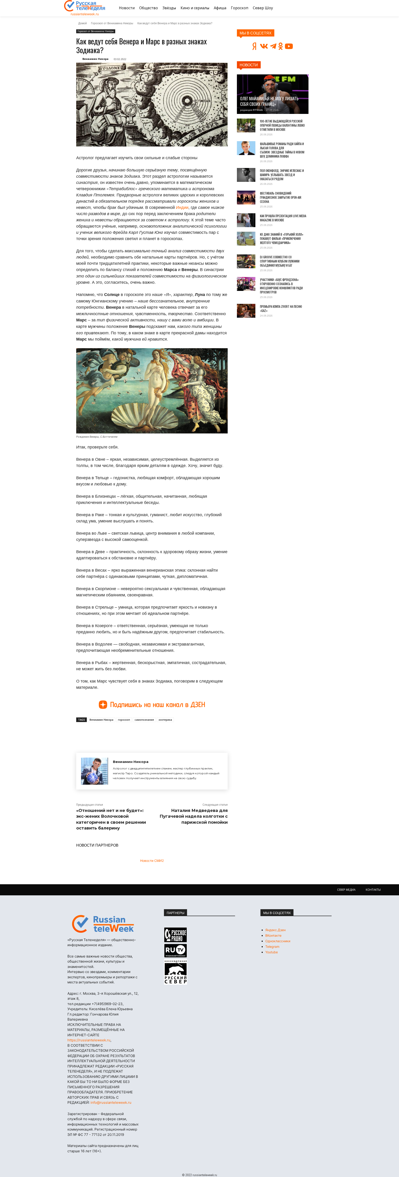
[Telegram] (140, 732)
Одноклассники (277, 941)
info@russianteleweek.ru (111, 1102)
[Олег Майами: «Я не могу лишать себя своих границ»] (272, 94)
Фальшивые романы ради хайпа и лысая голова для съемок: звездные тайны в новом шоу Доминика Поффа (282, 150)
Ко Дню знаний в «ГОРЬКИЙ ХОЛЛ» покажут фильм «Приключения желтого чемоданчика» (281, 238)
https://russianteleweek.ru (88, 1040)
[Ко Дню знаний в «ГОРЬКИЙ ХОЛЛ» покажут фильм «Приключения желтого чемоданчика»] (246, 239)
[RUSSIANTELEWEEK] (85, 6)
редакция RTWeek (251, 110)
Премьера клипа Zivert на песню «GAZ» (281, 308)
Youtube (271, 952)
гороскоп (124, 719)
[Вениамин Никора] (94, 771)
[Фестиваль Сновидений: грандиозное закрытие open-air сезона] (246, 197)
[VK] (118, 732)
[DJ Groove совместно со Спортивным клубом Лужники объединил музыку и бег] (246, 261)
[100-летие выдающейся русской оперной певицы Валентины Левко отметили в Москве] (246, 125)
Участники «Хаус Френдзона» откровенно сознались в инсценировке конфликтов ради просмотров (281, 285)
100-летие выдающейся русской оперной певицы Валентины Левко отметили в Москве (282, 125)
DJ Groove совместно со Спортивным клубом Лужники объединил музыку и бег (279, 261)
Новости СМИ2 (152, 861)
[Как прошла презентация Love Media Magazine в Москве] (246, 220)
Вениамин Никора (95, 59)
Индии (182, 207)
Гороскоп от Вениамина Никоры (112, 23)
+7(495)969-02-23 (107, 1004)
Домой (82, 23)
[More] (161, 732)
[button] (329, 8)
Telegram (272, 946)
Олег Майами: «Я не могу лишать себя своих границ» (269, 101)
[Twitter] (129, 732)
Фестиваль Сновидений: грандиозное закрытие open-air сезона (280, 197)
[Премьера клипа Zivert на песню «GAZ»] (246, 311)
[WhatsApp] (150, 732)
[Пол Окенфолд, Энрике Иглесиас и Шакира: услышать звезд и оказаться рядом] (246, 175)
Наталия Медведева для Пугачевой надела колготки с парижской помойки (194, 816)
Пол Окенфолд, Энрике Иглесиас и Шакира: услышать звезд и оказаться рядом (282, 174)
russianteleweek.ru (85, 14)
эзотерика (165, 719)
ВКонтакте (273, 935)
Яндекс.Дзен (275, 930)
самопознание (144, 719)
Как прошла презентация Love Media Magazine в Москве (283, 217)
